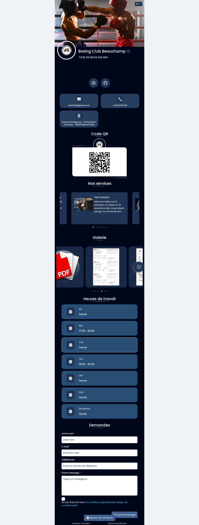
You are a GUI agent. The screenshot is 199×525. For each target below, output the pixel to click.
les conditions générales (99, 502)
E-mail (66, 446)
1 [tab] (93, 227)
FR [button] (137, 3)
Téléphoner (68, 459)
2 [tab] (96, 227)
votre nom (68, 433)
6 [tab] (108, 291)
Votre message (71, 472)
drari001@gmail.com (79, 105)
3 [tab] (99, 227)
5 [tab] (105, 227)
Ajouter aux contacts (101, 517)
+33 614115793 (120, 105)
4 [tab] (102, 227)
